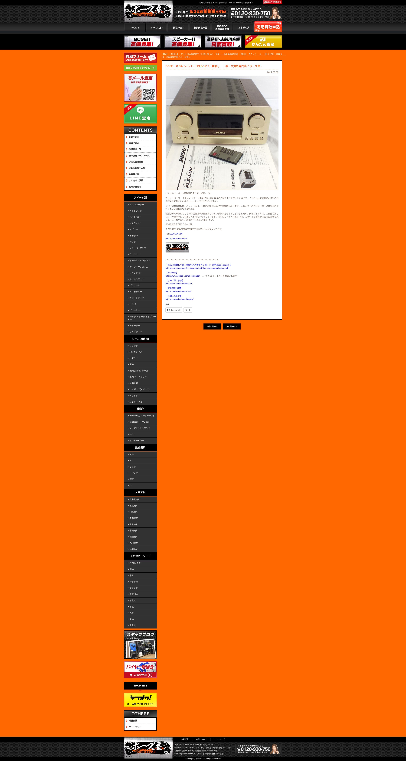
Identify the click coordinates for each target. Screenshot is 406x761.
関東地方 (134, 512)
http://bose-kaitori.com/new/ (178, 291)
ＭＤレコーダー (137, 204)
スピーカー (135, 229)
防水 (132, 434)
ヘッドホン (135, 217)
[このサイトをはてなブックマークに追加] (272, 2)
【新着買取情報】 (174, 288)
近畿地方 (134, 524)
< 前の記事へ (212, 326)
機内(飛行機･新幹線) (139, 371)
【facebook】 (172, 273)
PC (131, 460)
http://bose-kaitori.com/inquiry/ (179, 299)
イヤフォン (135, 223)
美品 (132, 619)
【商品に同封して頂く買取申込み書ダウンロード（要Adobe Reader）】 (199, 265)
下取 (132, 606)
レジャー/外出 (136, 402)
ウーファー (135, 254)
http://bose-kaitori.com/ (176, 238)
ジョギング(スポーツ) (139, 389)
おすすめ (134, 582)
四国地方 (134, 537)
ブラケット (135, 285)
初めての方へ (156, 27)
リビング (134, 346)
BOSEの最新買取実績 (221, 27)
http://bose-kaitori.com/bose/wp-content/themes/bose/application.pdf (197, 268)
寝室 (132, 479)
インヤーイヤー (137, 440)
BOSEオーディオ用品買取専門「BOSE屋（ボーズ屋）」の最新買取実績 (204, 54)
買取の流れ (178, 27)
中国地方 (134, 530)
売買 (132, 613)
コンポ (133, 304)
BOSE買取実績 (136, 162)
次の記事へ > (231, 326)
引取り (133, 625)
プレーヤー (135, 310)
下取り (133, 600)
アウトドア (135, 395)
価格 (132, 569)
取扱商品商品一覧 (200, 27)
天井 (132, 454)
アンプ (133, 242)
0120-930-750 (176, 234)
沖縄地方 (134, 549)
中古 (132, 575)
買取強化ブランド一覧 (139, 155)
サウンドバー (136, 273)
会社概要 (184, 739)
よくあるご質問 (136, 180)
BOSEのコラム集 (137, 168)
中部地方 (134, 518)
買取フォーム (268, 27)
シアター (134, 358)
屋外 (132, 364)
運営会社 (133, 720)
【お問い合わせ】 (174, 296)
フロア (133, 467)
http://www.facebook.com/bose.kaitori (183, 276)
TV (131, 485)
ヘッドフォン (136, 211)
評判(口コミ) (135, 563)
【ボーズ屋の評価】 (175, 280)
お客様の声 (243, 27)
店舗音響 (134, 383)
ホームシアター (137, 279)
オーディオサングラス (140, 260)
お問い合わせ (135, 187)
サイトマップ (135, 727)
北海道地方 (135, 499)
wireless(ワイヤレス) (139, 422)
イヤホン (134, 235)
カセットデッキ (137, 298)
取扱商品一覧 (135, 149)
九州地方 (134, 543)
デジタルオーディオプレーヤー (142, 318)
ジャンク (134, 588)
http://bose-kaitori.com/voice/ (179, 283)
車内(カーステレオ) (138, 377)
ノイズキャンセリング (140, 428)
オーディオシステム (139, 267)
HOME (134, 27)
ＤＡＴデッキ (136, 332)
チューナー (135, 325)
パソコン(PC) (136, 352)
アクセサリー (136, 291)
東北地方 (134, 505)
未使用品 (134, 594)
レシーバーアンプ (138, 248)
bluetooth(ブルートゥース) (142, 415)
